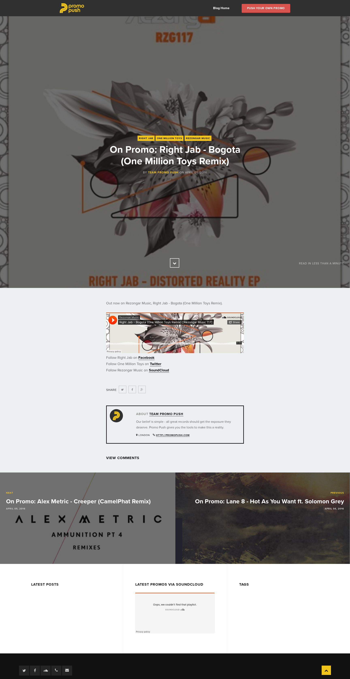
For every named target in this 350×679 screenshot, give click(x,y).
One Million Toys (169, 138)
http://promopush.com (173, 435)
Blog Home (221, 8)
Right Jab (146, 138)
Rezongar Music (198, 138)
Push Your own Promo (266, 8)
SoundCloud (159, 370)
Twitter (155, 364)
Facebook (146, 357)
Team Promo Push (163, 172)
